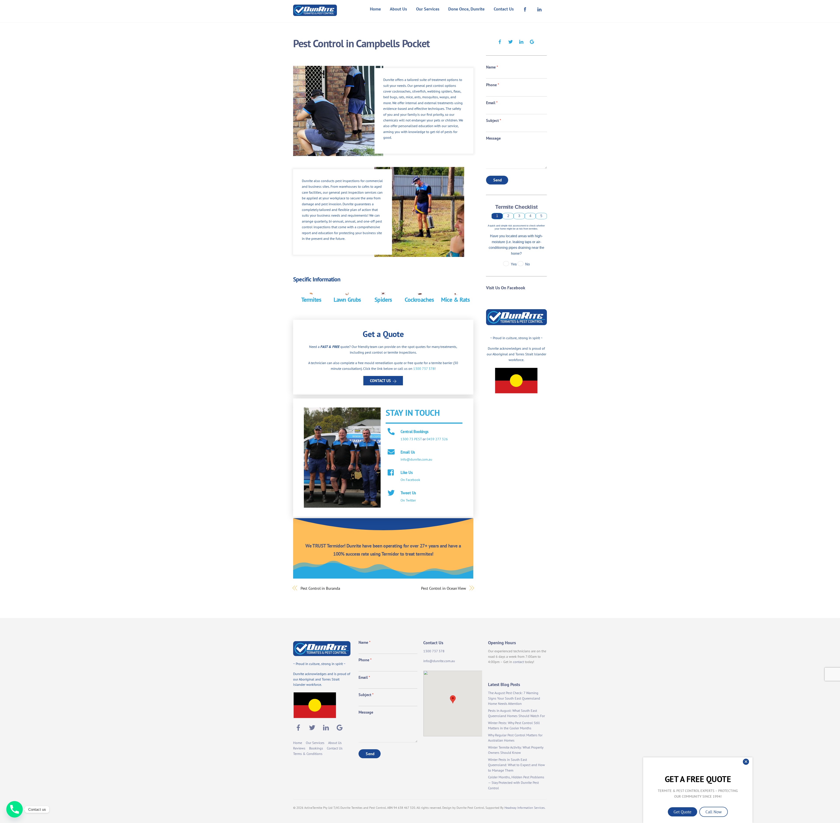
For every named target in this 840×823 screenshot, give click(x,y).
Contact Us (504, 9)
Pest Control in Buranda (320, 588)
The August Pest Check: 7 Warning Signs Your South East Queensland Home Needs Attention (514, 698)
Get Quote (682, 811)
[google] (532, 41)
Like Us (407, 472)
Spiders (383, 300)
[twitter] (510, 41)
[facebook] (499, 41)
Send (497, 179)
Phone (492, 84)
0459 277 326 (437, 439)
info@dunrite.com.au (416, 459)
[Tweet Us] (391, 493)
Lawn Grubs (347, 300)
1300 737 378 (423, 368)
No (527, 264)
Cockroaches (419, 300)
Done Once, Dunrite (466, 9)
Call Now (713, 811)
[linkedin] (521, 41)
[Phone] (14, 809)
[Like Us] (391, 473)
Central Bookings (415, 431)
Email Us (408, 452)
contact (518, 662)
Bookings (316, 748)
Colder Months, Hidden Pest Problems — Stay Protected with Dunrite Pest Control (516, 782)
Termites (311, 300)
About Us (398, 9)
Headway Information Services (524, 808)
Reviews (299, 748)
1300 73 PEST (411, 439)
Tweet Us (408, 492)
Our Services (427, 9)
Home (375, 9)
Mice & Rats (455, 300)
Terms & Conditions (307, 753)
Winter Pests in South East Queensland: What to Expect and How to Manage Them (516, 765)
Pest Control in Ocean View (443, 588)
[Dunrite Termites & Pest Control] (315, 13)
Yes (514, 264)
